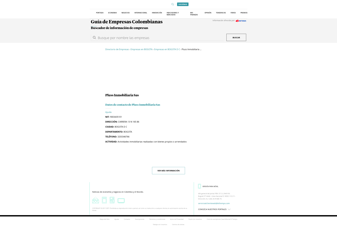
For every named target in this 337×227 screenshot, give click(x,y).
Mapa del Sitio (105, 219)
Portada (99, 13)
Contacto (127, 219)
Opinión (208, 13)
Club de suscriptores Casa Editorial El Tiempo (222, 219)
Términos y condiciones (157, 219)
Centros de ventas (178, 224)
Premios (244, 13)
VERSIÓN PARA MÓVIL (210, 186)
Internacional (140, 13)
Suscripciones (139, 219)
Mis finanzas (194, 14)
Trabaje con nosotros (160, 224)
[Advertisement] (168, 72)
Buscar (236, 37)
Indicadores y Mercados (173, 14)
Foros (233, 13)
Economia (112, 13)
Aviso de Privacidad (177, 219)
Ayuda (108, 112)
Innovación (157, 13)
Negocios (126, 13)
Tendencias (221, 13)
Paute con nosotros (195, 219)
